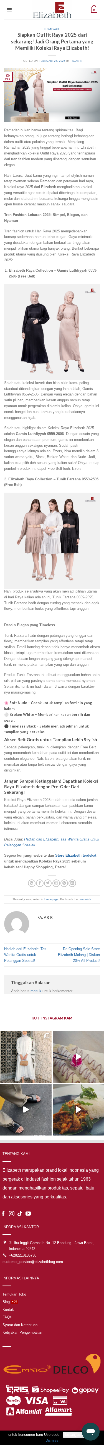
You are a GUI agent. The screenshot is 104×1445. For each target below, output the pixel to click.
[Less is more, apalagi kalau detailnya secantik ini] (26, 1057)
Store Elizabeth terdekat (75, 855)
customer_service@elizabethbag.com (32, 1262)
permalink (85, 899)
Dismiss (52, 1440)
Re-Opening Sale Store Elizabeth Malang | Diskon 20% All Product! (79, 955)
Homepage (52, 29)
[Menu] (9, 10)
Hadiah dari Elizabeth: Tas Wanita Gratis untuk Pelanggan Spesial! (25, 955)
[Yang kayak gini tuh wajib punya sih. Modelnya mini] (26, 1110)
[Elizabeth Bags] (52, 9)
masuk (36, 991)
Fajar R (76, 61)
